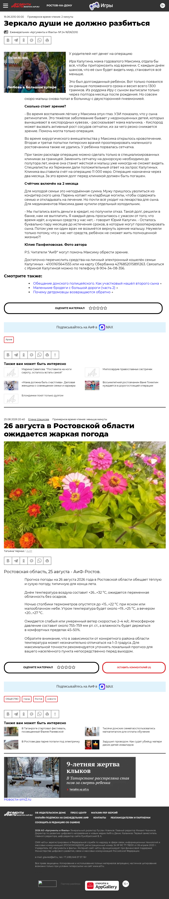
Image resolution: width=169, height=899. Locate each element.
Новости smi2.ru (17, 799)
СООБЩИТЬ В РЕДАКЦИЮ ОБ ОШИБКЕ (57, 822)
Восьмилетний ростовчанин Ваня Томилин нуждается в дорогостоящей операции (130, 384)
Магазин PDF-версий (104, 812)
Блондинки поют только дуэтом (42, 395)
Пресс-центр (78, 812)
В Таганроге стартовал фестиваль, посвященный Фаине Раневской (44, 730)
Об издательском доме (50, 812)
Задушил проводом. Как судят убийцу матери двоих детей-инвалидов (132, 743)
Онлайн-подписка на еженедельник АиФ (62, 817)
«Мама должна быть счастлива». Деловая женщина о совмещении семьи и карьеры (48, 384)
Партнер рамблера (70, 884)
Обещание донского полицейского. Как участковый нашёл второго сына (96, 283)
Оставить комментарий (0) (134, 667)
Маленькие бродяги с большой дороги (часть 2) (74, 288)
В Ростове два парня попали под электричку (51, 741)
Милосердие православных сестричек (127, 369)
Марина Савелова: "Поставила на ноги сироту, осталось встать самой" (47, 371)
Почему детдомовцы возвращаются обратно (71, 292)
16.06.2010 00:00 (14, 16)
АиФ (29, 551)
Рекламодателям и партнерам (130, 817)
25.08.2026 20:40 (14, 419)
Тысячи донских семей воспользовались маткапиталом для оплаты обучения (129, 730)
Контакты (99, 817)
